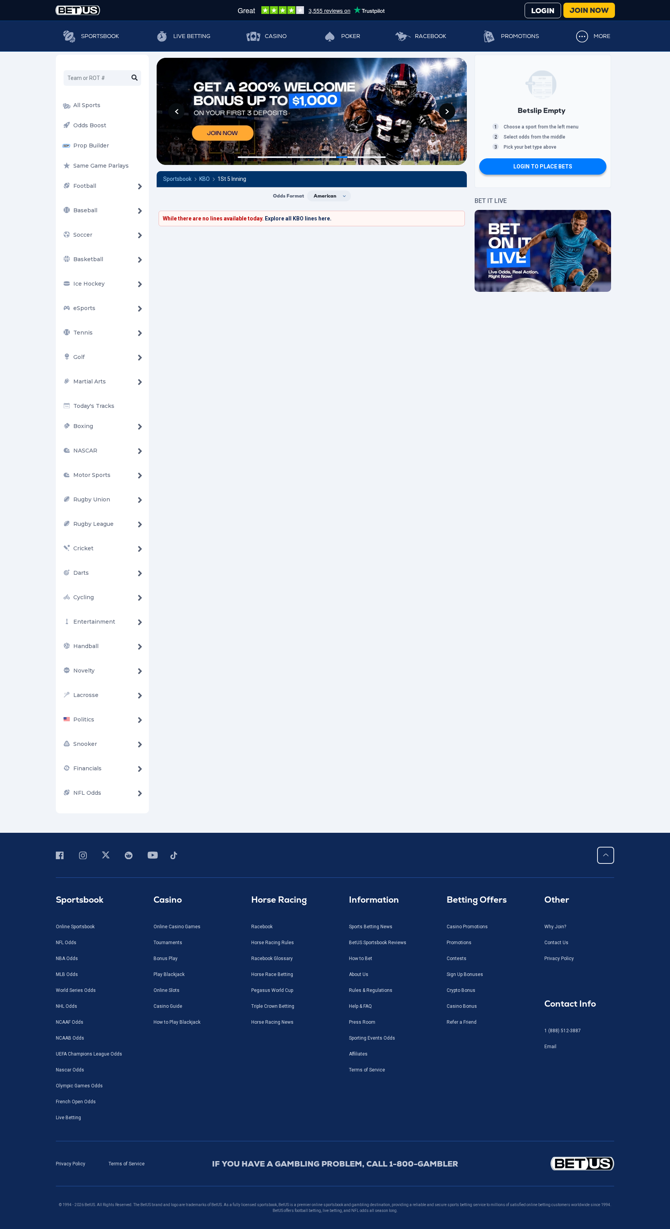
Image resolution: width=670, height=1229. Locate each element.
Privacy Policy (559, 958)
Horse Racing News (272, 1022)
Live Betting (191, 36)
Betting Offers (477, 899)
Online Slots (167, 990)
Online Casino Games (177, 926)
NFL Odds (66, 942)
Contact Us (556, 942)
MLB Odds (67, 974)
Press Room (362, 1022)
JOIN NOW (589, 10)
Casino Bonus (462, 1006)
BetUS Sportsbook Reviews (377, 942)
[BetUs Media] (61, 855)
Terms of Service (367, 1070)
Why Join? (555, 926)
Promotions (520, 36)
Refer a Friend (462, 1022)
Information (374, 899)
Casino (276, 36)
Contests (456, 958)
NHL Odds (66, 1006)
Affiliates (358, 1054)
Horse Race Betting (272, 974)
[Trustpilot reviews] (311, 10)
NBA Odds (67, 958)
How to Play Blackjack (177, 1022)
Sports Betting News (370, 926)
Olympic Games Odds (79, 1086)
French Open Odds (76, 1101)
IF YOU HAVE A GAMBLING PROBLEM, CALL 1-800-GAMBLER (335, 1163)
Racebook (430, 36)
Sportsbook (100, 36)
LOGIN (542, 10)
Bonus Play (166, 958)
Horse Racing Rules (272, 942)
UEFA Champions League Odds (89, 1054)
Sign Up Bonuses (465, 974)
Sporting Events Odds (372, 1038)
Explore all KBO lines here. (298, 218)
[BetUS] (547, 1163)
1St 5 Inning (232, 179)
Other (556, 899)
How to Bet (360, 958)
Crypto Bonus (461, 990)
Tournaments (168, 942)
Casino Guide (168, 1006)
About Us (358, 974)
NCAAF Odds (69, 1022)
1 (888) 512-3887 (562, 1030)
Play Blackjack (169, 974)
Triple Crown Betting (272, 1006)
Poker (350, 36)
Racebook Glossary (272, 958)
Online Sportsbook (75, 926)
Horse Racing (279, 899)
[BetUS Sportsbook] (77, 10)
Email (550, 1046)
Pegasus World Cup (272, 990)
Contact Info (570, 1003)
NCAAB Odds (70, 1038)
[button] (176, 111)
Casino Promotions (467, 926)
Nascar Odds (70, 1070)
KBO (204, 179)
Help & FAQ (360, 1006)
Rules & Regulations (370, 990)
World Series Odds (76, 990)
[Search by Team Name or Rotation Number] (134, 78)
